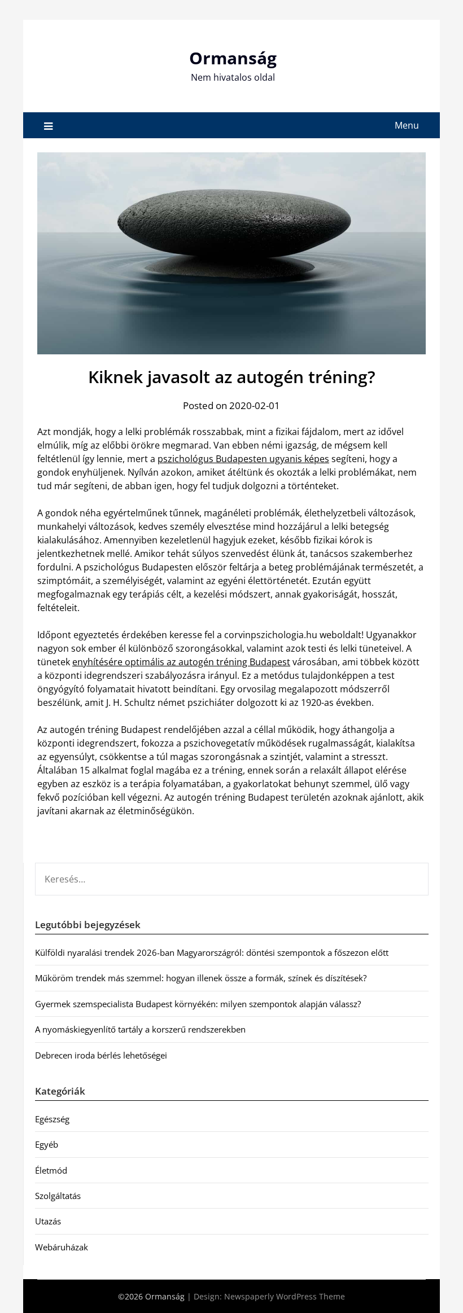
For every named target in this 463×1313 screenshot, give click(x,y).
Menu (407, 125)
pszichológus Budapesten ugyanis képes (243, 459)
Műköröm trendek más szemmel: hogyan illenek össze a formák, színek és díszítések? (200, 977)
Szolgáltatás (58, 1195)
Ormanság (233, 57)
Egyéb (46, 1144)
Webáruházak (61, 1247)
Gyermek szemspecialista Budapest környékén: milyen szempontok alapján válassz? (198, 1003)
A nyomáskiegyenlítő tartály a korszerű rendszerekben (140, 1029)
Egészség (52, 1119)
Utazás (48, 1221)
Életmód (51, 1170)
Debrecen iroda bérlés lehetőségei (101, 1055)
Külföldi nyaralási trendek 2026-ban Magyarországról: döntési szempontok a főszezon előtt (211, 952)
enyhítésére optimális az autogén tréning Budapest (181, 662)
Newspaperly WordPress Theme (284, 1296)
